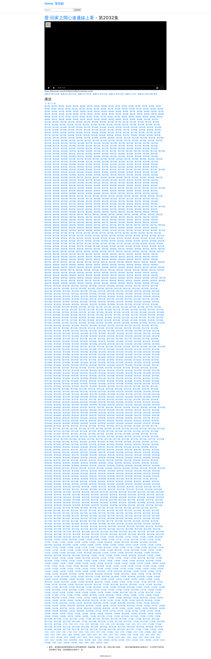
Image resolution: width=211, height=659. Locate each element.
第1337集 (75, 352)
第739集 (56, 238)
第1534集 (93, 391)
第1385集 (155, 360)
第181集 (79, 135)
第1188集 (160, 320)
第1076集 (137, 299)
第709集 (56, 233)
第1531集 (66, 391)
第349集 (154, 164)
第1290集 (129, 341)
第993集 (97, 283)
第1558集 (75, 397)
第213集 (96, 140)
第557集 (105, 204)
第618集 (135, 214)
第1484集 (110, 381)
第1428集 (75, 370)
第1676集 (75, 420)
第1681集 (119, 420)
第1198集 (125, 323)
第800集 (64, 249)
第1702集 (74, 426)
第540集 (80, 201)
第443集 (105, 183)
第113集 (133, 122)
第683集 (80, 228)
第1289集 (120, 341)
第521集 (159, 196)
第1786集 (110, 442)
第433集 (138, 180)
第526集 (80, 198)
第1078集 (155, 299)
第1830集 (155, 450)
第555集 (88, 204)
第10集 (111, 106)
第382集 (72, 172)
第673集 (121, 225)
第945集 (64, 275)
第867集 (138, 259)
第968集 (138, 278)
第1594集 (48, 405)
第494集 (56, 193)
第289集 (129, 154)
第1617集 (135, 407)
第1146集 (160, 312)
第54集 (62, 114)
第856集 (48, 259)
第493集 (48, 193)
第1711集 (154, 426)
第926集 (144, 270)
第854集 (146, 257)
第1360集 (48, 357)
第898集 (154, 265)
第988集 (56, 283)
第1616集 (126, 407)
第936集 (105, 272)
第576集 (145, 206)
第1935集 (156, 471)
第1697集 (147, 423)
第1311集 (83, 346)
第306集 (154, 156)
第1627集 (102, 410)
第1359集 (156, 354)
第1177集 (65, 320)
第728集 (88, 235)
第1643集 (129, 413)
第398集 (89, 175)
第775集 (103, 243)
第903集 (80, 267)
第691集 (146, 228)
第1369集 (129, 357)
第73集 (75, 117)
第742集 (79, 238)
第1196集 (108, 323)
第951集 (113, 275)
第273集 (121, 151)
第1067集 (57, 299)
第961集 (80, 278)
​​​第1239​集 (138, 331)
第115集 (148, 122)
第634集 (146, 217)
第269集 (89, 151)
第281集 (64, 154)
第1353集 (102, 354)
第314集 (103, 159)
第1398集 (156, 362)
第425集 (72, 180)
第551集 (56, 204)
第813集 (48, 251)
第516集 (119, 196)
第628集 (97, 217)
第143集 (134, 127)
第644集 (113, 220)
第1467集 (75, 378)
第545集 (121, 201)
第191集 (157, 135)
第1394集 (120, 362)
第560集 (129, 204)
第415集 (111, 177)
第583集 (80, 209)
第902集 (72, 267)
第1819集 (56, 450)
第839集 (138, 254)
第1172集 (142, 317)
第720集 (141, 233)
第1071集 (92, 299)
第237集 (56, 146)
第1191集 (65, 323)
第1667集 (111, 418)
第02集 (54, 106)
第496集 (72, 193)
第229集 (105, 143)
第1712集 (48, 428)
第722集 (157, 233)
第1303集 (129, 344)
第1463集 (155, 376)
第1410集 (146, 365)
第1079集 (48, 302)
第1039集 (156, 291)
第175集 (149, 132)
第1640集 (102, 413)
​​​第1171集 (134, 317)
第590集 (138, 209)
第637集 (56, 220)
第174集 (142, 132)
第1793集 (57, 444)
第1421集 (126, 368)
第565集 (56, 206)
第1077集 (146, 299)
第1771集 (99, 439)
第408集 (56, 177)
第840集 (146, 254)
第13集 (131, 106)
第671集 (105, 225)
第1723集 (143, 428)
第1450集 (156, 373)
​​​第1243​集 (57, 333)
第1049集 (129, 294)
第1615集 (118, 407)
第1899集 (75, 465)
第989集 (64, 283)
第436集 (48, 183)
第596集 (72, 212)
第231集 (122, 143)
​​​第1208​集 (93, 325)
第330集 (113, 161)
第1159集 (151, 315)
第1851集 (111, 455)
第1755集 (75, 436)
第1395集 (129, 362)
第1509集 (102, 386)
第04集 (68, 106)
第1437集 (156, 370)
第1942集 (102, 473)
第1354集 (111, 354)
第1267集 (156, 336)
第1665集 (93, 418)
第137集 (87, 127)
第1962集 (48, 479)
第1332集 (146, 349)
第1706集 (110, 426)
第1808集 (75, 447)
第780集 (143, 243)
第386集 (105, 172)
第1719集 (108, 428)
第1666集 (102, 418)
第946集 (72, 275)
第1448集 (138, 373)
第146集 (158, 127)
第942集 (154, 272)
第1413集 (56, 368)
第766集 (153, 241)
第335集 (154, 161)
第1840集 (129, 452)
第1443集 (93, 373)
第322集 (48, 161)
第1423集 (144, 368)
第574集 (129, 206)
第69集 (47, 117)
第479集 (48, 191)
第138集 (95, 127)
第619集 (143, 214)
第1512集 (128, 386)
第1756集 (84, 436)
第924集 (128, 270)
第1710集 (145, 426)
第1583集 (66, 402)
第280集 (56, 154)
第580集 (56, 209)
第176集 (157, 132)
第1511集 (119, 386)
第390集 (138, 172)
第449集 (154, 183)
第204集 (143, 138)
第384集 (88, 172)
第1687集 (57, 423)
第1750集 (144, 434)
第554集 (80, 204)
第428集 (97, 180)
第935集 (97, 272)
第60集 (104, 114)
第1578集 (137, 399)
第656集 (97, 222)
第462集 (146, 185)
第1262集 (111, 336)
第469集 (89, 188)
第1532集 (75, 391)
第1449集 (147, 373)
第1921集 (152, 468)
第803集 (88, 249)
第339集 (72, 164)
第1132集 (160, 309)
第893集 (113, 265)
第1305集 (147, 344)
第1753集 (57, 436)
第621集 (159, 214)
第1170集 (125, 317)
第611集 (80, 214)
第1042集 (66, 294)
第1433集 (120, 370)
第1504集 (57, 386)
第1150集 (74, 315)
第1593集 (155, 402)
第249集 (154, 146)
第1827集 (128, 450)
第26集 (103, 109)
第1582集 (57, 402)
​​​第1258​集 (75, 336)
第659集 (121, 222)
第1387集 (57, 362)
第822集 (119, 251)
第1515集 (154, 386)
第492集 (154, 191)
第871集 (56, 262)
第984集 (145, 280)
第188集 (134, 135)
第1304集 (138, 344)
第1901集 (93, 465)
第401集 (113, 175)
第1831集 (48, 452)
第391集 (146, 172)
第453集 (72, 185)
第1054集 (57, 296)
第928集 (160, 270)
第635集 (154, 217)
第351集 (56, 167)
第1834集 (75, 452)
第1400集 (57, 365)
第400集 (105, 175)
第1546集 (84, 394)
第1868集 (147, 457)
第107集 (87, 122)
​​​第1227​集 (145, 328)
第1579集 (146, 399)
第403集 (129, 175)
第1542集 (48, 394)
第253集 (72, 148)
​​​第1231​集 (66, 331)
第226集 (80, 143)
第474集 (129, 188)
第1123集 (82, 309)
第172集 (126, 132)
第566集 (64, 206)
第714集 (95, 233)
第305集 (146, 156)
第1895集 (154, 463)
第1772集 (108, 439)
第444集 (113, 183)
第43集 (104, 111)
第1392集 (102, 362)
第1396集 (138, 362)
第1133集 (48, 312)
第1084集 (93, 302)
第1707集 (119, 426)
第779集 (135, 243)
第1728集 (66, 431)
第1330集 (129, 349)
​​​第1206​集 (75, 325)
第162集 (48, 132)
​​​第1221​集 (91, 328)
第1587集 (102, 402)
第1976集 (57, 481)
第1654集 (111, 415)
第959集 (64, 278)
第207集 (48, 140)
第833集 (88, 254)
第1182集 (108, 320)
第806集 (113, 249)
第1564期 (129, 397)
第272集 (113, 151)
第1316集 (126, 346)
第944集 (56, 275)
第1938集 (66, 473)
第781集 (152, 243)
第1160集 (160, 315)
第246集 (129, 146)
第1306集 (156, 344)
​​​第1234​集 (93, 331)
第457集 (105, 185)
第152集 (87, 130)
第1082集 (75, 302)
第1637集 (75, 413)
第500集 (105, 193)
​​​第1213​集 (136, 325)
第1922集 (161, 468)
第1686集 (48, 423)
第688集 (121, 228)
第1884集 (57, 463)
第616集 (119, 214)
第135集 (71, 127)
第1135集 (65, 312)
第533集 (138, 198)
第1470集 (102, 378)
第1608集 (57, 407)
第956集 (154, 275)
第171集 (119, 132)
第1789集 (136, 442)
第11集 (117, 106)
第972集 (48, 280)
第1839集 (120, 452)
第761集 (112, 241)
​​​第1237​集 (120, 331)
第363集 (154, 167)
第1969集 (111, 479)
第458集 (113, 185)
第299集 (97, 156)
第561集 (138, 204)
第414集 (103, 177)
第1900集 (84, 465)
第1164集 (73, 317)
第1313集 (100, 346)
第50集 (154, 111)
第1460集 (129, 376)
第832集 (80, 254)
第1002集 (57, 286)
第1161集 (48, 317)
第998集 (138, 283)
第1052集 (155, 294)
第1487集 (137, 381)
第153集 (95, 130)
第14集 (138, 106)
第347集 (138, 164)
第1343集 (129, 352)
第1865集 (120, 457)
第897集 (146, 265)
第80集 (124, 117)
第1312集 (92, 346)
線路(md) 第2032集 (69, 94)
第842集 (48, 257)
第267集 (72, 151)
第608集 (56, 214)
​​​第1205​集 (66, 325)
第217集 (127, 140)
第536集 (48, 201)
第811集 (154, 249)
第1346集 (156, 352)
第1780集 (57, 442)
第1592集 (146, 402)
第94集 (104, 119)
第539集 (72, 201)
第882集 (144, 262)
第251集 (56, 148)
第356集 (97, 167)
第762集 (120, 241)
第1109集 (82, 307)
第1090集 (147, 302)
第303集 (129, 156)
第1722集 (134, 428)
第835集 (105, 254)
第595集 (64, 212)
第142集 (126, 127)
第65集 (140, 114)
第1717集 (90, 428)
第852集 (129, 257)
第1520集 (83, 389)
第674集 (129, 225)
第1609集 (66, 407)
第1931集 (120, 471)
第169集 (103, 132)
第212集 (88, 140)
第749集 (136, 238)
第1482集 (92, 381)
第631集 (122, 217)
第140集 (111, 127)
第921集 (103, 270)
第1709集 (137, 426)
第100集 (147, 119)
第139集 (103, 127)
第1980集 (92, 481)
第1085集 (102, 302)
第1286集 (93, 341)
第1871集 (57, 460)
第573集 (121, 206)
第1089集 (138, 302)
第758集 (88, 241)
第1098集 (102, 304)
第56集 (76, 114)
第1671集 (146, 418)
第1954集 (93, 476)
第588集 (121, 209)
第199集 (103, 138)
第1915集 (100, 468)
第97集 (125, 119)
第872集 (63, 262)
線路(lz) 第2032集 (116, 94)
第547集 (138, 201)
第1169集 (117, 317)
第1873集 (74, 460)
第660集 (129, 222)
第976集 (80, 280)
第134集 (63, 127)
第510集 (72, 196)
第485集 (97, 191)
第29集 (125, 109)
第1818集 (48, 450)
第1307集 (48, 346)
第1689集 (75, 423)
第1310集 (75, 346)
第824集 (135, 251)
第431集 (122, 180)
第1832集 (57, 452)
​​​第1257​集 (66, 336)
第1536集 (111, 391)
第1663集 (75, 418)
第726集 (72, 235)
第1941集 (93, 473)
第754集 (56, 241)
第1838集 (111, 452)
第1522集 (100, 389)
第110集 (111, 122)
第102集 (48, 122)
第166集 (79, 132)
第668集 (80, 225)
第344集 (113, 164)
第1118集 (157, 307)
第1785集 (101, 442)
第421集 (159, 177)
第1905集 (129, 465)
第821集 (111, 251)
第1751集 (153, 434)
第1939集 (75, 473)
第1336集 (66, 352)
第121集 (78, 124)
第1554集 (156, 394)
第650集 (48, 222)
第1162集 (56, 317)
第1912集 (74, 468)
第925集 (136, 270)
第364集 (48, 169)
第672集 (113, 225)
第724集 (56, 235)
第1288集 (111, 341)
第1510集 (111, 386)
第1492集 (66, 383)
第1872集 (65, 460)
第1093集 (57, 304)
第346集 (129, 164)
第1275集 (110, 339)
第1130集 (142, 309)
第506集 (154, 193)
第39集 (76, 111)
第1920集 (143, 468)
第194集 (63, 138)
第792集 (120, 246)
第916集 (63, 270)
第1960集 (147, 476)
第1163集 (65, 317)
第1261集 (102, 336)
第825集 (144, 251)
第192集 (48, 138)
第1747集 (118, 434)
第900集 (56, 267)
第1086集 (111, 302)
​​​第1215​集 (154, 325)
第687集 (113, 228)
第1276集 (119, 339)
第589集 (129, 209)
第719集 (134, 233)
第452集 (64, 185)
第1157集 (134, 315)
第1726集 (48, 431)
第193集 (55, 138)
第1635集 (57, 413)
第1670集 (138, 418)
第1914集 (91, 468)
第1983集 (119, 481)
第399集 (97, 175)
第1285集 (84, 341)
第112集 (126, 122)
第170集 (111, 132)
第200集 (111, 138)
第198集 (95, 138)
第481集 (64, 191)
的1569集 (57, 399)
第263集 (154, 148)
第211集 (80, 140)
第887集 (64, 265)
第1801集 (128, 444)
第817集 (79, 251)
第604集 (138, 212)
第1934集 (147, 471)
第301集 (113, 156)
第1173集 (151, 317)
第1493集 (75, 383)
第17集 (158, 106)
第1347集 (48, 354)
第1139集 (100, 312)
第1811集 (101, 447)
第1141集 (117, 312)
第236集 (48, 146)
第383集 (80, 172)
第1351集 (84, 354)
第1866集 (129, 457)
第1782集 (74, 442)
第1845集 (57, 455)
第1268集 (48, 339)
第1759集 (110, 436)
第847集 (89, 257)
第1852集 (120, 455)
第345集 (121, 164)
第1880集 (137, 460)
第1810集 (93, 447)
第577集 (153, 206)
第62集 (118, 114)
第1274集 (101, 339)
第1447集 (129, 373)
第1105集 (48, 307)
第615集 (111, 214)
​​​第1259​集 (84, 336)
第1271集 (75, 339)
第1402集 (75, 365)
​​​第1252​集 (138, 333)
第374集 (129, 169)
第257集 (105, 148)
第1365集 (93, 357)
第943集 (48, 275)
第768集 (48, 243)
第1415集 (74, 368)
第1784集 (92, 442)
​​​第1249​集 (111, 333)
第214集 (103, 140)
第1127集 (116, 309)
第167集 (87, 132)
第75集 (89, 117)
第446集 (129, 183)
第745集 (104, 238)
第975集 (72, 280)
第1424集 (153, 368)
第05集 (75, 106)
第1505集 (66, 386)
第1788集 (128, 442)
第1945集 (129, 473)
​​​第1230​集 (57, 331)
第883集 (153, 262)
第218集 (135, 140)
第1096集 (84, 304)
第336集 (48, 164)
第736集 (153, 235)
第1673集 (48, 420)
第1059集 (102, 296)
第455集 (88, 185)
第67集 (154, 114)
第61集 (111, 114)
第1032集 (93, 291)
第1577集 (128, 399)
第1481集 (83, 381)
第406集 (154, 175)
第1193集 (82, 323)
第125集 (109, 124)
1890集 (110, 463)
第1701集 (66, 426)
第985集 (153, 280)
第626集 (80, 217)
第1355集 (120, 354)
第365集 (56, 169)
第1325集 (84, 349)
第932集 (72, 272)
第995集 (113, 283)
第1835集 (84, 452)
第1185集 (134, 320)
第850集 (113, 257)
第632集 (129, 217)
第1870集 (48, 460)
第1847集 (75, 455)
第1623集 (66, 410)
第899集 (48, 267)
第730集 (104, 235)
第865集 (121, 259)
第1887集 (84, 463)
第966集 (121, 278)
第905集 (97, 267)
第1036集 (129, 291)
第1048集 (120, 294)
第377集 (153, 169)
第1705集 (101, 426)
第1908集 (156, 465)
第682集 (72, 228)
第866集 (129, 259)
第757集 (80, 241)
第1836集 (93, 452)
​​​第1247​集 (93, 333)
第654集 (80, 222)
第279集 (48, 154)
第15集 (144, 106)
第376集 (145, 169)
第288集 (121, 154)
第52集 (47, 114)
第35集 (47, 111)
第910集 (138, 267)
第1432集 (111, 370)
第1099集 (111, 304)
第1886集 (75, 463)
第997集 (129, 283)
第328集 (97, 161)
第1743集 (83, 434)
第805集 (105, 249)
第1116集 (141, 307)
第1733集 (110, 431)
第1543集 (57, 394)
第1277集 (128, 339)
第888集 (72, 265)
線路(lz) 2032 (130, 94)
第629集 (105, 217)
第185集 (110, 135)
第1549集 (111, 394)
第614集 (103, 214)
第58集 (90, 114)
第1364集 (84, 357)
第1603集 (129, 405)
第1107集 (65, 307)
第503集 (129, 193)
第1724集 (152, 428)
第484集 (88, 191)
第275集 (137, 151)
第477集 (153, 188)
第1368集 (120, 357)
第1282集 (57, 341)
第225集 (72, 143)
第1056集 (75, 296)
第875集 (88, 262)
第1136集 (74, 312)
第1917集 (117, 468)
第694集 (56, 230)
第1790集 (145, 442)
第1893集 (136, 463)
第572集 (113, 206)
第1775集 (134, 439)
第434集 (146, 180)
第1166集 (91, 317)
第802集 (80, 249)
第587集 (113, 209)
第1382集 (128, 360)
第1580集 (155, 399)
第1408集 (129, 365)
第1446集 (120, 373)
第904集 (88, 267)
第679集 (48, 228)
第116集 (156, 122)
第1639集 (93, 413)
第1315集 (118, 346)
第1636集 (66, 413)
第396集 (72, 175)
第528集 (97, 198)
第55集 (69, 114)
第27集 (110, 109)
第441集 (89, 183)
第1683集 (137, 420)
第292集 (154, 154)
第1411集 (155, 365)
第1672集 (155, 418)
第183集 (94, 135)
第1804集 (155, 444)
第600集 (105, 212)
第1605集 (147, 405)
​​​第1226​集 (136, 328)
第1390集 (84, 362)
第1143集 (134, 312)
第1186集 (142, 320)
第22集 (75, 109)
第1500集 (138, 383)
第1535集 (102, 391)
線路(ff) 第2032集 (100, 94)
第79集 (117, 117)
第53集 (54, 114)
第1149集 (65, 315)
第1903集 (111, 465)
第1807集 (66, 447)
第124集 (101, 124)
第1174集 (159, 317)
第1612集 (92, 407)
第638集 (64, 220)
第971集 (162, 278)
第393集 (48, 175)
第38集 (69, 111)
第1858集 (57, 457)
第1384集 (146, 360)
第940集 (138, 272)
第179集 (63, 135)
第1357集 (138, 354)
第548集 (146, 201)
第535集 (154, 198)
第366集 (64, 169)
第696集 (72, 230)
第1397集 (147, 362)
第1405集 (102, 365)
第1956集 (111, 476)
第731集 (112, 235)
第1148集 (56, 315)
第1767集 (64, 439)
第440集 (80, 183)
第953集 (129, 275)
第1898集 (66, 465)
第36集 (54, 111)
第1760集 (119, 436)
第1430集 (93, 370)
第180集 (71, 135)
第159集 (142, 130)
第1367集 (111, 357)
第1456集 (93, 376)
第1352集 (93, 354)
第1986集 (146, 481)
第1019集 (91, 288)
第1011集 (137, 286)
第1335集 (57, 352)
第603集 (129, 212)
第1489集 (155, 381)
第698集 (89, 230)
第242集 (97, 146)
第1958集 (129, 476)
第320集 (151, 159)
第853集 (138, 257)
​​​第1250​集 (120, 333)
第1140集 (108, 312)
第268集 (80, 151)
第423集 (56, 180)
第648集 (146, 220)
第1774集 (125, 439)
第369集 (89, 169)
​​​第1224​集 (118, 328)
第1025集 (145, 288)
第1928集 (93, 471)
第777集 (119, 243)
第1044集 (84, 294)
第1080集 (57, 302)
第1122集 (73, 309)
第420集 (151, 177)
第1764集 (154, 436)
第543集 (105, 201)
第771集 (72, 243)
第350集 (48, 167)
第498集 (89, 193)
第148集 (55, 130)
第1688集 (66, 423)
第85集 (160, 117)
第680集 (56, 228)
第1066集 (48, 299)
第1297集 (75, 344)
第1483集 (101, 381)
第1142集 (125, 312)
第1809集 (84, 447)
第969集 (146, 278)
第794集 (137, 246)
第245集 (121, 146)
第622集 (48, 217)
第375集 (137, 169)
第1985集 (137, 481)
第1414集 (65, 368)
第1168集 (108, 317)
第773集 (88, 243)
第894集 (121, 265)
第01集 (47, 106)
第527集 (89, 198)
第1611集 (83, 407)
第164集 (63, 132)
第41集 (90, 111)
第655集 (88, 222)
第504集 (138, 193)
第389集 (129, 172)
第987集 (48, 283)
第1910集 (57, 468)
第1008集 (111, 286)
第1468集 (84, 378)
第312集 (88, 159)
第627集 (89, 217)
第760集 (104, 241)
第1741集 (65, 434)
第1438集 (48, 373)
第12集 (124, 106)
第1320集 (161, 346)
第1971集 (129, 479)
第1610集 (75, 407)
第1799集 (110, 444)
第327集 (89, 161)
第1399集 (48, 365)
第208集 (56, 140)
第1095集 (75, 304)
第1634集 (48, 413)
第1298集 (84, 344)
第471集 (105, 188)
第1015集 (56, 288)
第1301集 (111, 344)
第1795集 (75, 444)
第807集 (121, 249)
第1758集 (101, 436)
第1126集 (108, 309)
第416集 (119, 177)
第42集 (97, 111)
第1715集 (73, 428)
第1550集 (120, 394)
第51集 (161, 111)
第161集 (158, 130)
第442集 (97, 183)
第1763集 (145, 436)
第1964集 (66, 479)
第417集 (127, 177)
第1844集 (48, 455)
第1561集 (102, 397)
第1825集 (110, 450)
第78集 (110, 117)
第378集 (161, 169)
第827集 (160, 251)
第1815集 (136, 447)
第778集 (127, 243)
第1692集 (102, 423)
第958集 (56, 278)
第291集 (146, 154)
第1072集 (101, 299)
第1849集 (93, 455)
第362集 (146, 167)
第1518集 (65, 389)
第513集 (96, 196)
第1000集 (155, 283)
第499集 (97, 193)
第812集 (161, 249)
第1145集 (152, 312)
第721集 (149, 233)
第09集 (104, 106)
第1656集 (129, 415)
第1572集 (83, 399)
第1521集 (91, 389)
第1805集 (48, 447)
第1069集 (75, 299)
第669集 (89, 225)
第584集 (88, 209)
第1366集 (102, 357)
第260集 (129, 148)
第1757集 (92, 436)
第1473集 (128, 378)
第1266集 (147, 336)
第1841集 (137, 452)
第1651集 (84, 415)
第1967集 (93, 479)
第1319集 (152, 346)
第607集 (48, 214)
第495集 (64, 193)
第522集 (48, 198)
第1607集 (48, 407)
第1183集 (116, 320)
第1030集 (75, 291)
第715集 (102, 233)
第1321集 (48, 349)
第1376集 (75, 360)
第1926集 (75, 471)
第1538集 (129, 391)
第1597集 (75, 405)
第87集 (54, 119)
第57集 (83, 114)
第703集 (129, 230)
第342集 (97, 164)
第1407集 (120, 365)
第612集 (88, 214)
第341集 (89, 164)
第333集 (138, 161)
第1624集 (75, 410)
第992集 (88, 283)
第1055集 (66, 296)
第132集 (48, 127)
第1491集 (57, 383)
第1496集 (102, 383)
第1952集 (75, 476)
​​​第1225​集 (127, 328)
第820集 (103, 251)
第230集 (113, 143)
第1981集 (101, 481)
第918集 (79, 270)
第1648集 (57, 415)
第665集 (56, 225)
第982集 (129, 280)
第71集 (61, 117)
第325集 (72, 161)
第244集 (113, 146)
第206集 (160, 138)
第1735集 (128, 431)
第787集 (80, 246)
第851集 (122, 257)
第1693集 (111, 423)
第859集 (72, 259)
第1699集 (48, 426)
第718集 (126, 233)
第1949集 (48, 476)
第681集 (64, 228)
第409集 (64, 177)
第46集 (125, 111)
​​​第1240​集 (147, 331)
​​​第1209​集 (102, 325)
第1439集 (57, 373)
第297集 (80, 156)
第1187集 (151, 320)
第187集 (126, 135)
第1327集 (102, 349)
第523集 (56, 198)
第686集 (105, 228)
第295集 (64, 156)
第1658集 (147, 415)
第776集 (111, 243)
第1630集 (129, 410)
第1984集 (128, 481)
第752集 (159, 238)
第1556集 (57, 397)
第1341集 (111, 352)
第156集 (118, 130)
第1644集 (138, 413)
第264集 (48, 151)
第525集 (72, 198)
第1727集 (57, 431)
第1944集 (120, 473)
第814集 (55, 251)
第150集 (71, 130)
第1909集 (48, 468)
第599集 (97, 212)
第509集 (64, 196)
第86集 (47, 119)
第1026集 (154, 288)
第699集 (97, 230)
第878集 (112, 262)
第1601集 (111, 405)
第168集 (95, 132)
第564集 (48, 206)
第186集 (118, 135)
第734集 (137, 235)
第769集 (56, 243)
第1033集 (102, 291)
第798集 (48, 249)
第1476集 (155, 378)
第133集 (55, 127)
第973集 (56, 280)
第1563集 (120, 397)
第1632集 (146, 410)
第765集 (145, 241)
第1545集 (75, 394)
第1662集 (66, 418)
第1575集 (110, 399)
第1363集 (75, 357)
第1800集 (119, 444)
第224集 (64, 143)
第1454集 (75, 376)
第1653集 (102, 415)
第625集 (72, 217)
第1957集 (120, 476)
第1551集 (129, 394)
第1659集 (156, 415)
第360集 (129, 167)
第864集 (113, 259)
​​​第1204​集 (57, 325)
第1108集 (74, 307)
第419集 (143, 177)
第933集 (80, 272)
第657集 (105, 222)
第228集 (97, 143)
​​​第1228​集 (154, 328)
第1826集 (119, 450)
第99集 (140, 119)
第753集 (48, 241)
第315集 (111, 159)
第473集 (121, 188)
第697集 (80, 230)
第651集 (56, 222)
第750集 (144, 238)
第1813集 (118, 447)
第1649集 (66, 415)
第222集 (48, 143)
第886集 (56, 265)
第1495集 (93, 383)
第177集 (48, 135)
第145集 (150, 127)
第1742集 (74, 434)
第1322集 (57, 349)
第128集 (133, 124)
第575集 (137, 206)
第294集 (56, 156)
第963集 (97, 278)
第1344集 (138, 352)
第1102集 (137, 304)
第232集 (129, 143)
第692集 (154, 228)
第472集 (113, 188)
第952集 (121, 275)
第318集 (135, 159)
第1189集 (48, 323)
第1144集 (143, 312)
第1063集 (138, 296)
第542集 (97, 201)
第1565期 (138, 397)
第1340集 (102, 352)
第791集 (112, 246)
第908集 (121, 267)
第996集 (121, 283)
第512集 (88, 196)
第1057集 (84, 296)
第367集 (72, 169)
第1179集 (82, 320)
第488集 (121, 191)
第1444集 (102, 373)
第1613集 (100, 407)
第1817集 (153, 447)
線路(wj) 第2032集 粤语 (147, 94)
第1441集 (75, 373)
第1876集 (101, 460)
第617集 (127, 214)
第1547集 (93, 394)
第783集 (48, 246)
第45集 (118, 111)
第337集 (56, 164)
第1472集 (119, 378)
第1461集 (137, 376)
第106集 (79, 122)
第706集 (154, 230)
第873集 (72, 262)
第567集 (72, 206)
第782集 (159, 243)
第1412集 (48, 368)
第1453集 (66, 376)
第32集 (146, 109)
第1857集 (48, 457)
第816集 (71, 251)
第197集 (87, 138)
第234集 (146, 143)
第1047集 (111, 294)
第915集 (55, 270)
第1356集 (129, 354)
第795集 (145, 246)
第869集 (154, 259)
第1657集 (138, 415)
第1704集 (92, 426)
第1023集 (127, 288)
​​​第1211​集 (119, 325)
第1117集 (149, 307)
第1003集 (66, 286)
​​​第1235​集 (102, 331)
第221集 (159, 140)
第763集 (128, 241)
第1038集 (147, 291)
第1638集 (84, 413)
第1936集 (48, 473)
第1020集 (100, 288)
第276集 (145, 151)
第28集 (118, 109)
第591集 (146, 209)
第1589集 (120, 402)
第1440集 (66, 373)
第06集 (83, 106)
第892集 (105, 265)
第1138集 (91, 312)
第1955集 (102, 476)
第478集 (161, 188)
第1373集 (48, 360)
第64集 (133, 114)
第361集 (138, 167)
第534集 (146, 198)
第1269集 (57, 339)
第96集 (118, 119)
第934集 (88, 272)
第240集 (80, 146)
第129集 (141, 124)
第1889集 (102, 463)
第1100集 (120, 304)
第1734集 (119, 431)
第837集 (121, 254)
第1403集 (84, 365)
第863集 (105, 259)
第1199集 (134, 323)
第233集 (138, 143)
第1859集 (66, 457)
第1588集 (111, 402)
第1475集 (146, 378)
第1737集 (145, 431)
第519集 (143, 196)
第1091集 (155, 302)
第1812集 (110, 447)
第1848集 (84, 455)
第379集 (48, 172)
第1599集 (93, 405)
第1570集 (66, 399)
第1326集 (93, 349)
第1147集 (48, 315)
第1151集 (82, 315)
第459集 (121, 185)
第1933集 (138, 471)
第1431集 (102, 370)
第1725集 (161, 428)
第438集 (64, 183)
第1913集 (82, 468)
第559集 (121, 204)
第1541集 (155, 391)
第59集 (97, 114)
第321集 (159, 159)
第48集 (140, 111)
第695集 (64, 230)
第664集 (48, 225)
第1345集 (147, 352)
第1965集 (75, 479)
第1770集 (91, 439)
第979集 (104, 280)
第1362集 (66, 357)
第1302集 (120, 344)
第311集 (80, 159)
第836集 (113, 254)
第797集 (161, 246)
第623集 (56, 217)
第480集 (56, 191)
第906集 (105, 267)
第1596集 (66, 405)
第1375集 (66, 360)
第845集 (72, 257)
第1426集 (57, 370)
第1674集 (57, 420)
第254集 (80, 148)
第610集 (72, 214)
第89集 (69, 119)
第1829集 (146, 450)
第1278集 (137, 339)
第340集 (80, 164)
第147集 (48, 130)
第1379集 (101, 360)
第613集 (96, 214)
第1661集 (57, 418)
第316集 (119, 159)
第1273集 (92, 339)
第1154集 (108, 315)
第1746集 (109, 434)
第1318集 (144, 346)
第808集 (129, 249)
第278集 (161, 151)
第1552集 (138, 394)
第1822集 (83, 450)
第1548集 (102, 394)
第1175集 (48, 320)
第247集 (138, 146)
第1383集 (137, 360)
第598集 (89, 212)
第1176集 (56, 320)
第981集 (121, 280)
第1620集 (161, 407)
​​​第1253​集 (147, 333)
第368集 (80, 169)
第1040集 (48, 294)
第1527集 (145, 389)
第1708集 (128, 426)
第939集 (129, 272)
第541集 (89, 201)
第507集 (48, 196)
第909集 (129, 267)
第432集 (129, 180)
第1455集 (84, 376)
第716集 (110, 233)
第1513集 (136, 386)
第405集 (146, 175)
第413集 (96, 177)
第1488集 (146, 381)
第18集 (47, 109)
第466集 (64, 188)
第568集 (80, 206)
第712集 (79, 233)
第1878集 (119, 460)
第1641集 (111, 413)
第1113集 (116, 307)
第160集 (150, 130)
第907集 (113, 267)
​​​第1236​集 (111, 331)
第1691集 (93, 423)
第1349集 (66, 354)
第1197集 (117, 323)
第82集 (138, 117)
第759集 (96, 241)
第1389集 (75, 362)
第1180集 (91, 320)
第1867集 (138, 457)
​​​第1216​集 (48, 328)
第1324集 (75, 349)
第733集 (128, 235)
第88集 (61, 119)
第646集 (129, 220)
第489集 (129, 191)
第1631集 (137, 410)
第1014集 (48, 288)
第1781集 (65, 442)
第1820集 (65, 450)
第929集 (48, 272)
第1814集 (127, 447)
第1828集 (137, 450)
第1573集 (92, 399)
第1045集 (93, 294)
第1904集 (120, 465)
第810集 (146, 249)
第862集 (97, 259)
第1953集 (84, 476)
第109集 (103, 122)
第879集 (120, 262)
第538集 (64, 201)
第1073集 (110, 299)
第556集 (97, 204)
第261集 (138, 148)
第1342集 (120, 352)
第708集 (48, 233)
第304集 (138, 156)
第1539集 (138, 391)
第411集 (80, 177)
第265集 (56, 151)
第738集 (48, 238)
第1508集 (93, 386)
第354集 (80, 167)
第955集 (146, 275)
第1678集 (92, 420)
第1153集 (99, 315)
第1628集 (111, 410)
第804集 (96, 249)
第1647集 (48, 415)
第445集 (121, 183)
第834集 (97, 254)
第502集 (121, 193)
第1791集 (154, 442)
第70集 (54, 117)
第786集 (72, 246)
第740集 (64, 238)
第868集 (146, 259)
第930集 (56, 272)
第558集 (113, 204)
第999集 (146, 283)
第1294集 (48, 344)
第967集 (129, 278)
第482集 (72, 191)
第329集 (105, 161)
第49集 (147, 111)
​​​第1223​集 (109, 328)
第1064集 (147, 296)
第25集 (96, 109)
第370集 (97, 169)
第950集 (105, 275)
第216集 (119, 140)
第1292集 (146, 341)
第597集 (80, 212)
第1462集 (146, 376)
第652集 (64, 222)
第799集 (56, 249)
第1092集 (48, 304)
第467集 (72, 188)
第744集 (96, 238)
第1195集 (100, 323)
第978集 (96, 280)
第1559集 (84, 397)
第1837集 (102, 452)
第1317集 (135, 346)
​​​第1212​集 (128, 325)
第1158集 (143, 315)
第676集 (145, 225)
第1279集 (146, 339)
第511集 (80, 196)
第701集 (113, 230)
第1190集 (56, 323)
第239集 (72, 146)
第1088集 (129, 302)
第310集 (72, 159)
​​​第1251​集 (129, 333)
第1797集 (92, 444)
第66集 (147, 114)
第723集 (48, 235)
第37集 (61, 111)
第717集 (118, 233)
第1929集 (102, 471)
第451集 (56, 185)
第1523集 (109, 389)
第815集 (63, 251)
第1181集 (99, 320)
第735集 (145, 235)
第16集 (151, 106)
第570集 (97, 206)
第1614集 (109, 407)
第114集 (141, 122)
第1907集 (147, 465)
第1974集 (153, 479)
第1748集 (127, 434)
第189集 (142, 135)
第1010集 (128, 286)
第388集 (121, 172)
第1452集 (57, 376)
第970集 (154, 278)
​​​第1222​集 (100, 328)
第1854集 (138, 455)
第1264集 (129, 336)
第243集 (105, 146)
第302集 (121, 156)
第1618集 (144, 407)
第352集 (64, 167)
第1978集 (75, 481)
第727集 (80, 235)
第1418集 (100, 368)
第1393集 (111, 362)
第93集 (97, 119)
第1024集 (136, 288)
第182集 (86, 135)
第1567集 (156, 397)
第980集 (112, 280)
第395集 (64, 175)
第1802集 (137, 444)
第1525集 (127, 389)
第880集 (128, 262)
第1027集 (48, 291)
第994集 (105, 283)
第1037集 (138, 291)
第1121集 (65, 309)
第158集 (134, 130)
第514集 (103, 196)
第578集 (161, 206)
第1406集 (111, 365)
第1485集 (119, 381)
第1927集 (84, 471)
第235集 (154, 143)
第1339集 (93, 352)
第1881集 (145, 460)
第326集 (80, 161)
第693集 (48, 230)
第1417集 (91, 368)
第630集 (113, 217)
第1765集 (48, 439)
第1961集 (155, 476)
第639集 (72, 220)
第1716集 (82, 428)
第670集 (97, 225)
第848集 (97, 257)
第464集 (48, 188)
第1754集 (66, 436)
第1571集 (75, 399)
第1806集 (57, 447)
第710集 (64, 233)
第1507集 (84, 386)
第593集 (48, 212)
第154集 (102, 130)
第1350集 (75, 354)
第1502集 (155, 383)
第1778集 (160, 439)
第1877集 (110, 460)
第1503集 (48, 386)
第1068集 (66, 299)
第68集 (161, 114)
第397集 (80, 175)
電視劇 (59, 3)
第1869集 (156, 457)
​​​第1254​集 (156, 333)
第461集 (138, 185)
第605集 (146, 212)
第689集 (129, 228)
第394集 (56, 175)
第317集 (127, 159)
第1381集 (119, 360)
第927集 (152, 270)
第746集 (112, 238)
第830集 (64, 254)
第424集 (64, 180)
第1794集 (66, 444)
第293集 (48, 156)
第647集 (138, 220)
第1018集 (82, 288)
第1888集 (93, 463)
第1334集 (48, 352)
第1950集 (57, 476)
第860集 (80, 259)
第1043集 (75, 294)
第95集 (111, 119)
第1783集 (83, 442)
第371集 (105, 169)
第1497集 (111, 383)
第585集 (97, 209)
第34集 (160, 109)
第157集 (126, 130)
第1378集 (92, 360)
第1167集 (99, 317)
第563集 (154, 204)
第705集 (145, 230)
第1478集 (57, 381)
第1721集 (125, 428)
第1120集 (56, 309)
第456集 (97, 185)
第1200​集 (143, 323)
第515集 (111, 196)
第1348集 (57, 354)
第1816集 (144, 447)
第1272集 (83, 339)
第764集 (137, 241)
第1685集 (155, 420)
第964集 (105, 278)
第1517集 (56, 389)
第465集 (56, 188)
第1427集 (66, 370)
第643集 (105, 220)
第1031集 (84, 291)
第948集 (89, 275)
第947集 (80, 275)
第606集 (154, 212)
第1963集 (57, 479)
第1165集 (82, 317)
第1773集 (117, 439)
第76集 (96, 117)
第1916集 (109, 468)
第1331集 (137, 349)
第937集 (113, 272)
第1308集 (57, 346)
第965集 (113, 278)
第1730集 (83, 431)
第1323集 (66, 349)
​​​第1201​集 (152, 323)
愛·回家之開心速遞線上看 (69, 17)
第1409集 (138, 365)
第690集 (138, 228)
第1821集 (74, 450)
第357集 (105, 167)
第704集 (137, 230)
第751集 (152, 238)
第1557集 (66, 397)
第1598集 (84, 405)
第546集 (129, 201)
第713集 (87, 233)
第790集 (104, 246)
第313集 (96, 159)
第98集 (132, 119)
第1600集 (102, 405)
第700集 (105, 230)
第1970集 (120, 479)
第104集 (63, 122)
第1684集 (146, 420)
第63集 (125, 114)
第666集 (64, 225)
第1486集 (128, 381)
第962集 (88, 278)
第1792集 (48, 444)
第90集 (76, 119)
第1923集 (48, 471)
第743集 (88, 238)
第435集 (154, 180)
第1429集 (84, 370)
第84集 (152, 117)
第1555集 (48, 397)
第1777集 (152, 439)
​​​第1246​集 (84, 333)
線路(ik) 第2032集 (52, 94)
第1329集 (120, 349)
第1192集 (73, 323)
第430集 (113, 180)
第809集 (138, 249)
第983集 (137, 280)
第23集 (82, 109)
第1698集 (156, 423)
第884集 (161, 262)
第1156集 (125, 315)
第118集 (55, 124)
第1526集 (136, 389)
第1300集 (102, 344)
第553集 (72, 204)
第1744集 (92, 434)
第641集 (89, 220)
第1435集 (138, 370)
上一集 (47, 103)
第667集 (72, 225)
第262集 (146, 148)
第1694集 (120, 423)
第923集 (119, 270)
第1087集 (120, 302)
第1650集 (75, 415)
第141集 (119, 127)
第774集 (96, 243)
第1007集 (102, 286)
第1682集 (128, 420)
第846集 (80, 257)
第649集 (154, 220)
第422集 (48, 180)
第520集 (151, 196)
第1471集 (111, 378)
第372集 (113, 169)
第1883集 (48, 463)
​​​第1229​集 (48, 331)
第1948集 (156, 473)
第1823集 (92, 450)
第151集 (79, 130)
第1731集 (92, 431)
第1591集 (137, 402)
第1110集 (91, 307)
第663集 (154, 222)
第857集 (56, 259)
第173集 (134, 132)
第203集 (135, 138)
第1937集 (57, 473)
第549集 (154, 201)
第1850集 (102, 455)
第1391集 (93, 362)
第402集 (121, 175)
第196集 (79, 138)
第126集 (117, 124)
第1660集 (48, 418)
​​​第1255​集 (48, 336)
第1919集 (134, 468)
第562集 (146, 204)
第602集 (121, 212)
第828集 (48, 254)
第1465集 (57, 378)
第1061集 (120, 296)
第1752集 (48, 436)
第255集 (88, 148)
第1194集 (91, 323)
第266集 (64, 151)
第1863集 (102, 457)
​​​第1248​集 (102, 333)
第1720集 (116, 428)
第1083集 (84, 302)
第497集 (80, 193)
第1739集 (48, 434)
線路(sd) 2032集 (85, 94)
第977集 (88, 280)
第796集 (153, 246)
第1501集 (146, 383)
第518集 (135, 196)
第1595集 (57, 405)
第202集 (127, 138)
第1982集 (110, 481)
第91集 (82, 119)
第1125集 (99, 309)
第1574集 (101, 399)
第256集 (97, 148)
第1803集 (146, 444)
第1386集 (48, 362)
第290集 (138, 154)
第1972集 (137, 479)
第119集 (63, 124)
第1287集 (102, 341)
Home (49, 3)
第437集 (56, 183)
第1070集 (84, 299)
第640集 (80, 220)
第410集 (72, 177)
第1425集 (48, 370)
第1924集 (57, 471)
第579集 (48, 209)
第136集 (79, 127)
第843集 (56, 257)
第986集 (161, 280)
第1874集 (83, 460)
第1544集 (66, 394)
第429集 (105, 180)
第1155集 (117, 315)
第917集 (71, 270)
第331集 (122, 161)
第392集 (154, 172)
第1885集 (66, 463)
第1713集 (56, 428)
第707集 (162, 230)
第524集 (64, 198)
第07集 (90, 106)
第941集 (146, 272)
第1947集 (147, 473)
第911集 (146, 267)
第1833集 (66, 452)
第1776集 (143, 439)
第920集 (95, 270)
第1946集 (138, 473)
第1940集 (84, 473)
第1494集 (84, 383)
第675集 (137, 225)
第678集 (161, 225)
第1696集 (138, 423)
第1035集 (120, 291)
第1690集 (84, 423)
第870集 (48, 262)
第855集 (154, 257)
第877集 (104, 262)
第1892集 (127, 463)
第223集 (56, 143)
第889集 (80, 265)
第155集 (110, 130)
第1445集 (111, 373)
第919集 (87, 270)
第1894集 (145, 463)
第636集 (48, 220)
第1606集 (156, 405)
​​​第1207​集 (84, 325)
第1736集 (137, 431)
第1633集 (155, 410)
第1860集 (75, 457)
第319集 (143, 159)
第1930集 (111, 471)
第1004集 (75, 286)
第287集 (113, 154)
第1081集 (66, 302)
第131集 (157, 124)
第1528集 (154, 389)
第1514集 (145, 386)
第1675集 (66, 420)
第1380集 (110, 360)
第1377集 (83, 360)
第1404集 (93, 365)
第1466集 (66, 378)
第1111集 (99, 307)
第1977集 (66, 481)
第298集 (89, 156)
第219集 (143, 140)
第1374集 (57, 360)
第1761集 (128, 436)
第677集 (153, 225)
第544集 (113, 201)
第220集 (151, 140)
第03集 (61, 106)
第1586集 (93, 402)
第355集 (88, 167)
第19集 (54, 109)
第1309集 (66, 346)
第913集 (161, 267)
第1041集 (57, 294)
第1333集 (155, 349)
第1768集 (73, 439)
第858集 (64, 259)
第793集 (128, 246)
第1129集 (134, 309)
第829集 (56, 254)
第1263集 (120, 336)
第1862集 (93, 457)
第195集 (71, 138)
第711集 (72, 233)
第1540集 (147, 391)
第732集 (120, 235)
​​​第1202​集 (161, 323)
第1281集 (48, 341)
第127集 (125, 124)
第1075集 (128, 299)
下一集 (53, 103)
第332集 (129, 161)
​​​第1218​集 (65, 328)
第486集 (105, 191)
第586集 (105, 209)
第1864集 (111, 457)
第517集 (127, 196)
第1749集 (135, 434)
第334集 (146, 161)
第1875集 (92, 460)
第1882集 (154, 460)
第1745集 (100, 434)
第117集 (48, 124)
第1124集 (91, 309)
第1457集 (102, 376)
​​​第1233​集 (84, 331)
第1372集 (155, 357)
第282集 (72, 154)
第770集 (64, 243)
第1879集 (128, 460)
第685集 (97, 228)
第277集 (153, 151)
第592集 (154, 209)
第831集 (72, 254)
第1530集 (57, 391)
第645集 (121, 220)
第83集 (145, 117)
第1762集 (137, 436)
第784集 (56, 246)
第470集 (97, 188)
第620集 (151, 214)
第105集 (71, 122)
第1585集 (84, 402)
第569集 (89, 206)
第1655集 (120, 415)
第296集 (72, 156)
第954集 (138, 275)
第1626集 (93, 410)
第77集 (103, 117)
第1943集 (111, 473)
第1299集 (93, 344)
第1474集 (137, 378)
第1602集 (120, 405)
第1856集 (156, 455)
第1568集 (48, 399)
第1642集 (120, 413)
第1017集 (74, 288)
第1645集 (147, 413)
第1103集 (145, 304)
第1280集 (155, 339)
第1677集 (83, 420)
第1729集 (75, 431)
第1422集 (135, 368)
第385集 (97, 172)
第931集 (64, 272)
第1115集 (132, 307)
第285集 (97, 154)
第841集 (154, 254)
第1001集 (48, 286)
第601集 (113, 212)
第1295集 (57, 344)
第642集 (97, 220)
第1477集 (48, 381)
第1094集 (66, 304)
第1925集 (66, 471)
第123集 (94, 124)
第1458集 (111, 376)
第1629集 (120, 410)
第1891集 (118, 463)
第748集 (128, 238)
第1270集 (66, 339)
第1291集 (137, 341)
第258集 (113, 148)
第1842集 (146, 452)
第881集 (137, 262)
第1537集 (120, 391)
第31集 (139, 109)
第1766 (56, 439)
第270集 (97, 151)
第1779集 (48, 442)
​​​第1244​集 (66, 333)
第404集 (138, 175)
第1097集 (93, 304)
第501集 (113, 193)
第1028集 (57, 291)
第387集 (113, 172)
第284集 (88, 154)
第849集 (105, 257)
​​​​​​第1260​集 (93, 336)
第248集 (146, 146)
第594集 (56, 212)
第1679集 (101, 420)
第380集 (56, 172)
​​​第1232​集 (75, 331)
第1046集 (102, 294)
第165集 (71, 132)
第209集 (64, 140)
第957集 (48, 278)
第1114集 (124, 307)
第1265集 (138, 336)
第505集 (146, 193)
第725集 (64, 235)
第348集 (146, 164)
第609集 (64, 214)
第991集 (80, 283)
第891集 (97, 265)
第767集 (161, 241)
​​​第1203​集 (48, 325)
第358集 (113, 167)
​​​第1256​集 (57, 336)
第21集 (68, 109)
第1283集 (66, 341)
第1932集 (129, 471)
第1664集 (84, 418)
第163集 (55, 132)
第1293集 (155, 341)
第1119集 (48, 309)
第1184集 (125, 320)
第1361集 (57, 357)
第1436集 (147, 370)
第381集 (64, 172)
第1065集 (156, 296)
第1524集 (118, 389)
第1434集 (129, 370)
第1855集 (147, 455)
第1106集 (56, 307)
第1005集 (84, 286)
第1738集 (154, 431)
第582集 (72, 209)
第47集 (132, 111)
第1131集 (151, 309)
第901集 (64, 267)
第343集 (105, 164)
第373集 (121, 169)
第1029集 (66, 291)
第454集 (80, 185)
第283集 (80, 154)
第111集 (118, 122)
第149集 (63, 130)
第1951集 (66, 476)
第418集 (135, 177)
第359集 (121, 167)
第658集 (113, 222)
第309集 (64, 159)
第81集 (131, 117)
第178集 (55, 135)
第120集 (70, 124)
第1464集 (48, 378)
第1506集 (75, 386)
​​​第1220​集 (83, 328)
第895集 (129, 265)
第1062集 (129, 296)
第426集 (80, 180)
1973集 (146, 479)
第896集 (138, 265)
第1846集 (66, 455)
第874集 (80, 262)
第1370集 (138, 357)
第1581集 (48, 402)
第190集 (149, 135)
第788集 (88, 246)
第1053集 (48, 296)
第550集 (48, 204)
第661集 (138, 222)
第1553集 (147, 394)
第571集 (105, 206)
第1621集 (48, 410)
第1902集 (102, 465)
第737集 (161, 235)
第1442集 (84, 373)
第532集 (129, 198)
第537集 (56, 201)
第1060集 (111, 296)
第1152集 (91, 315)
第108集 (95, 122)
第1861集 (84, 457)
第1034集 (111, 291)
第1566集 (147, 397)
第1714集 (65, 428)
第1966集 (84, 479)
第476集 (145, 188)
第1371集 (146, 357)
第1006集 (93, 286)
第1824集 (101, 450)
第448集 (146, 183)
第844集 (64, 257)
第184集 (102, 135)
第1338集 (84, 352)
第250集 (48, 148)
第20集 (61, 109)
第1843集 (155, 452)
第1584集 (75, 402)
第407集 (48, 177)
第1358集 (147, 354)
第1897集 (57, 465)
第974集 (64, 280)
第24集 (89, 109)
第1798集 (101, 444)
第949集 (97, 275)
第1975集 (48, 481)
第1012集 (145, 286)
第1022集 (118, 288)
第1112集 (107, 307)
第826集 (152, 251)
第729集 (96, 235)
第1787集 (119, 442)
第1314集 (109, 346)
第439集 (72, 183)
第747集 (120, 238)
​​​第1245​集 (75, 333)
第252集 (64, 148)
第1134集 (56, 312)
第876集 (96, 262)
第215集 (111, 140)
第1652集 (93, 415)
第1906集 (138, 465)
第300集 (105, 156)
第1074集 (119, 299)
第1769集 (82, 439)
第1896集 (48, 465)
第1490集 (48, 383)
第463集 (154, 185)
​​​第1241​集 (155, 331)
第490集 (138, 191)
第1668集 (120, 418)
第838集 (129, 254)
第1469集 (93, 378)
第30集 (132, 109)
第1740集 (57, 434)
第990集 (72, 283)
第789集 (96, 246)
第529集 (105, 198)
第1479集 (66, 381)
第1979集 (83, 481)
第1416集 (82, 368)
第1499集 (129, 383)
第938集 (121, 272)
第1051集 (146, 294)
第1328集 (111, 349)
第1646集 (156, 413)
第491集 (146, 191)
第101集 (155, 119)
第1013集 (154, 286)
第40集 (83, 111)
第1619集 (152, 407)
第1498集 (120, 383)
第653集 (72, 222)
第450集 (48, 185)
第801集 (72, 249)
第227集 (89, 143)
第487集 (113, 191)
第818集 (87, 251)
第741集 (72, 238)
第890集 (89, 265)
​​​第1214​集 (145, 325)
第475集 (137, 188)
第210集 (72, 140)
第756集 (72, 241)
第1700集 (57, 426)
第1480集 (75, 381)
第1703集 (83, 426)
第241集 (89, 146)
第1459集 (120, 376)
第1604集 (138, 405)
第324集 (64, 161)
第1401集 (66, 365)
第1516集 (48, 389)
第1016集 (65, 288)
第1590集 (129, 402)
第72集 (68, 117)
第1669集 (129, 418)
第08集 (97, 106)
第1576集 (119, 399)
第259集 (121, 148)
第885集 (48, 265)
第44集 (111, 111)
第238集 (64, 146)
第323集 (56, 161)
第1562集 (111, 397)
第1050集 (138, 294)
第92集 (90, 119)
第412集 (88, 177)
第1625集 (84, 410)
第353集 (72, 167)
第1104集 (154, 304)
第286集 (105, 154)
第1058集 (93, 296)
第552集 (64, 204)
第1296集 (66, 344)
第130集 (149, 124)
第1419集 (108, 368)
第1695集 (129, 423)
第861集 (89, 259)
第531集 (122, 198)
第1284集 (75, 341)
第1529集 (48, 391)
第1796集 (84, 444)
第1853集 (129, 455)
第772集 (79, 243)
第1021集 (109, 288)
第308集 (56, 159)
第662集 (146, 222)
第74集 (82, 117)
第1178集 (73, 320)
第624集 (64, 217)
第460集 (129, 185)
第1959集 (138, 476)
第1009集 (120, 286)
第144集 (142, 127)
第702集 (121, 230)
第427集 (89, 180)
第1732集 (101, 431)
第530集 (113, 198)
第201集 (119, 138)
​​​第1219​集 (74, 328)
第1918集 (126, 468)
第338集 (64, 164)
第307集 (48, 159)
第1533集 (84, 391)
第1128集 (125, 309)
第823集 (127, 251)
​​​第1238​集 (129, 331)
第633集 (138, 217)
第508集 (56, 196)
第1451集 (48, 376)
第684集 (88, 228)
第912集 (153, 267)
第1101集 (128, 304)
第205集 (152, 138)
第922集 (111, 270)
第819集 (95, 251)
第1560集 (93, 397)
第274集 (129, 151)
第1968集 (102, 479)
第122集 (86, 124)
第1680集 (110, 420)
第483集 (80, 191)
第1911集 (65, 468)
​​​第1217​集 (56, 328)
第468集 (80, 188)
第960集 (72, 278)
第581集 (64, 209)
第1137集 (82, 312)
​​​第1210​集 (111, 325)
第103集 (55, 122)
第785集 (64, 246)
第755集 (64, 241)
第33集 (153, 109)
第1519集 (74, 389)
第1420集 (117, 368)
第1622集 (57, 410)
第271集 (105, 151)
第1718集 (99, 428)
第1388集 (66, 362)
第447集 (138, 183)
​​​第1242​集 (48, 333)
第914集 (48, 270)
